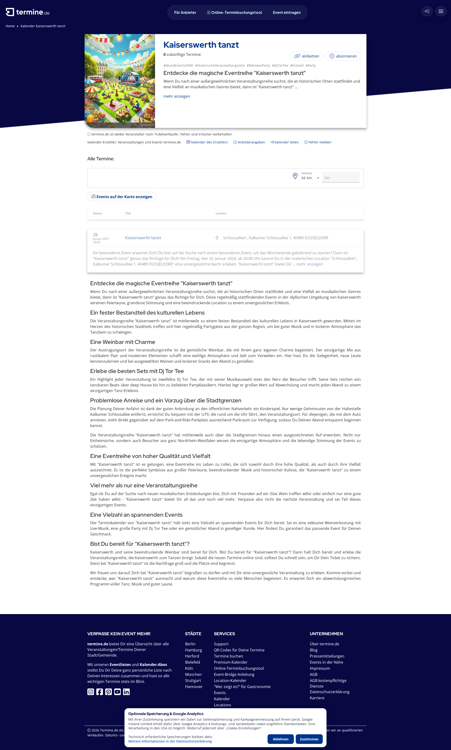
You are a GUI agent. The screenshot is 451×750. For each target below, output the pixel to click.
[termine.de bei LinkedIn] (127, 693)
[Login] (427, 11)
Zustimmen (309, 739)
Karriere (317, 697)
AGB (313, 674)
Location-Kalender (230, 680)
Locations (222, 705)
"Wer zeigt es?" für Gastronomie (242, 686)
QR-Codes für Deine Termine (239, 650)
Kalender (222, 698)
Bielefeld (192, 662)
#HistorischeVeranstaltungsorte (220, 65)
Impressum (320, 668)
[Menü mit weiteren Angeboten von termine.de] (441, 11)
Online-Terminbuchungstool (236, 12)
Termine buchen (228, 656)
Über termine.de (324, 643)
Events (220, 692)
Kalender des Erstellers (209, 142)
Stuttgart (193, 680)
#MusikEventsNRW (178, 65)
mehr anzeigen (309, 264)
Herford (192, 656)
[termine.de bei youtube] (118, 693)
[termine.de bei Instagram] (91, 693)
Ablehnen (280, 739)
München (193, 674)
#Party (311, 65)
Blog (314, 650)
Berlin (190, 643)
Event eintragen (287, 12)
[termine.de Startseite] (29, 14)
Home (10, 26)
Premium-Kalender (231, 662)
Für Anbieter (185, 12)
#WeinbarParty (258, 65)
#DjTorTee (280, 65)
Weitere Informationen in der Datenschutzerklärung (170, 741)
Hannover (194, 686)
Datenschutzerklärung (330, 691)
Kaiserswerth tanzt (143, 237)
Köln (189, 668)
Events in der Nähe (326, 662)
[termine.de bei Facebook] (100, 693)
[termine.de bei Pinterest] (109, 693)
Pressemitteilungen (327, 656)
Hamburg (193, 650)
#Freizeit (297, 65)
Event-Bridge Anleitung (234, 674)
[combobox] (310, 178)
